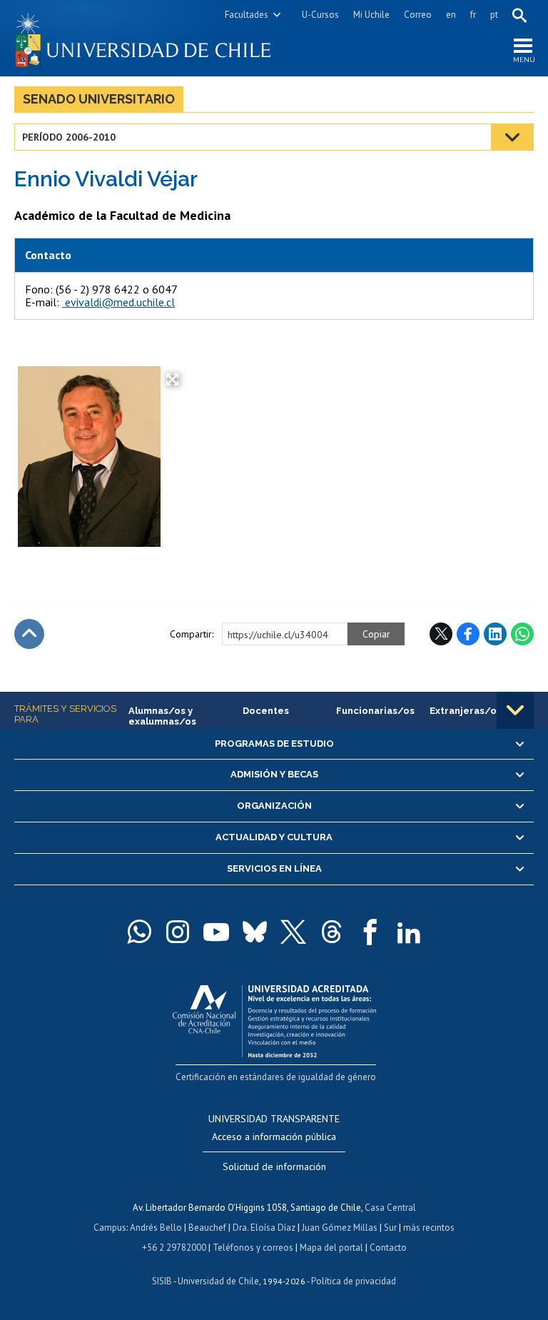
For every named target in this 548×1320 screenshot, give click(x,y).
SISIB (162, 1281)
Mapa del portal (331, 1247)
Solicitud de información (274, 1166)
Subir (29, 634)
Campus (109, 1227)
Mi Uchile (371, 15)
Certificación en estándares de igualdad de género (276, 1077)
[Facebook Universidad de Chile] (370, 931)
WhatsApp (522, 634)
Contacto (388, 1247)
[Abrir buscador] (519, 15)
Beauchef (207, 1227)
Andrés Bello (156, 1227)
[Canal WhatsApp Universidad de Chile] (139, 931)
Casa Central (390, 1207)
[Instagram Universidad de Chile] (178, 931)
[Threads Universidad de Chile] (332, 931)
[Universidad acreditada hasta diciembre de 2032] (274, 1017)
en (451, 15)
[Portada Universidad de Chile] (144, 38)
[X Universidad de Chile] (293, 931)
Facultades (246, 15)
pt (494, 15)
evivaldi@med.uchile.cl (118, 302)
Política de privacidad (353, 1281)
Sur (390, 1227)
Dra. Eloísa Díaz (264, 1227)
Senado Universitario (99, 98)
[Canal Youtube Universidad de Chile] (216, 931)
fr (473, 15)
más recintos (429, 1227)
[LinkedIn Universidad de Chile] (409, 931)
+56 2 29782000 (174, 1247)
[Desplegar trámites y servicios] (515, 710)
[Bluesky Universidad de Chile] (255, 931)
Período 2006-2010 (69, 137)
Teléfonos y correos (253, 1247)
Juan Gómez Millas (339, 1227)
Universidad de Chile (218, 1281)
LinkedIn (495, 634)
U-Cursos (320, 15)
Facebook (468, 634)
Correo (418, 15)
